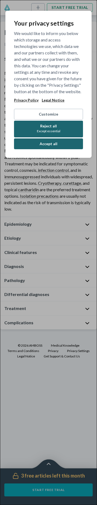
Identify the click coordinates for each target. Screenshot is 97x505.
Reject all (48, 128)
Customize (48, 114)
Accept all (48, 143)
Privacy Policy (26, 100)
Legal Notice (53, 100)
